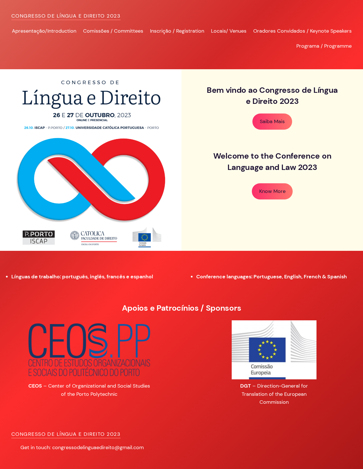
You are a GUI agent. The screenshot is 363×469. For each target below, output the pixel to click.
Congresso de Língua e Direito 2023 (66, 15)
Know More (272, 191)
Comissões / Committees (113, 31)
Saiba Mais (272, 121)
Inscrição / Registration (177, 31)
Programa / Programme (324, 46)
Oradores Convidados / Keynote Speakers (302, 31)
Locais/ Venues (228, 31)
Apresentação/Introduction (44, 31)
